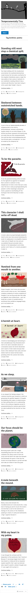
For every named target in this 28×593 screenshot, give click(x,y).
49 (5, 587)
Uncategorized (20, 91)
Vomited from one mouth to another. (11, 268)
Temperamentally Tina (12, 21)
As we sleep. (7, 374)
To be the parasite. (11, 158)
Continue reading (6, 88)
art (3, 149)
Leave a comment (12, 93)
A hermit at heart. (10, 321)
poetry (4, 93)
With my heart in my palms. (10, 534)
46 (19, 584)
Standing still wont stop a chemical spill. (12, 50)
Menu (6, 33)
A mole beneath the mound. (9, 481)
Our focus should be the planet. (12, 429)
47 (23, 584)
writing (7, 257)
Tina (4, 91)
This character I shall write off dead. (12, 214)
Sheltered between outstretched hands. (12, 104)
